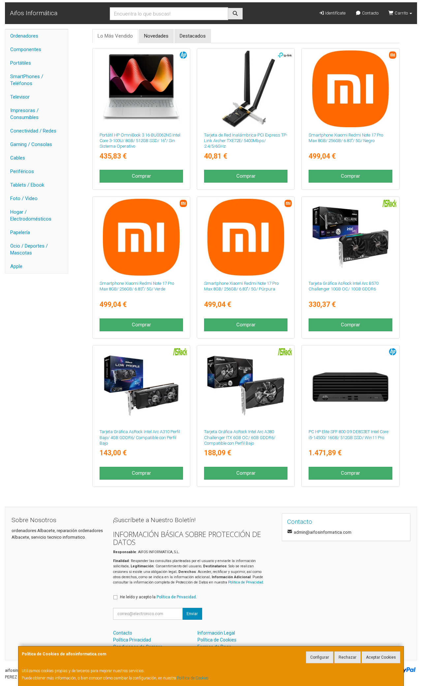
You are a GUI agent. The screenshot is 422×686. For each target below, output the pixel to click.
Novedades (156, 36)
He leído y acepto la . (158, 597)
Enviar (192, 613)
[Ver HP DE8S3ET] (350, 385)
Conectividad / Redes (33, 131)
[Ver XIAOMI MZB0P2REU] (350, 88)
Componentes (25, 49)
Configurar (319, 657)
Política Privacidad (132, 639)
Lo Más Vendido (115, 36)
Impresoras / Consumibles (24, 113)
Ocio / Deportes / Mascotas (29, 249)
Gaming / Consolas (31, 144)
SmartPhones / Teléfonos (26, 80)
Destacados (193, 36)
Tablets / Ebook (27, 185)
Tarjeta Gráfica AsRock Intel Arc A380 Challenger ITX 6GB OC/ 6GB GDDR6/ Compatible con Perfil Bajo (239, 437)
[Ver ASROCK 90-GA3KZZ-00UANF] (245, 385)
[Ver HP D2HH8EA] (141, 88)
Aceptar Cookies (381, 657)
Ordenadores (24, 36)
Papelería (20, 232)
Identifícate (335, 13)
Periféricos (22, 171)
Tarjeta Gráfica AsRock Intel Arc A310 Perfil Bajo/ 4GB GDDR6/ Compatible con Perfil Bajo (140, 437)
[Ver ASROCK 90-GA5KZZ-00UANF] (350, 237)
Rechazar (347, 657)
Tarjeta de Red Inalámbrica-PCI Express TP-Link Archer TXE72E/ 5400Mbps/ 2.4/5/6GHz (245, 141)
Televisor (20, 97)
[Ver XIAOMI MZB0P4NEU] (141, 237)
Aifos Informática (33, 13)
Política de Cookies (193, 678)
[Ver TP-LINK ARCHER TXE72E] (245, 88)
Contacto (369, 13)
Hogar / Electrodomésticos (30, 215)
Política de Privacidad (245, 582)
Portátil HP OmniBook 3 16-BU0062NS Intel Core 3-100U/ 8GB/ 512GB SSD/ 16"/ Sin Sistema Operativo (140, 141)
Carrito (401, 13)
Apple (16, 266)
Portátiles (20, 63)
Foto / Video (24, 198)
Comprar (141, 176)
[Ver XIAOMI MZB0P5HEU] (245, 237)
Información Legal (216, 633)
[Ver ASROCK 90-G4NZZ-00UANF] (141, 385)
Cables (17, 158)
